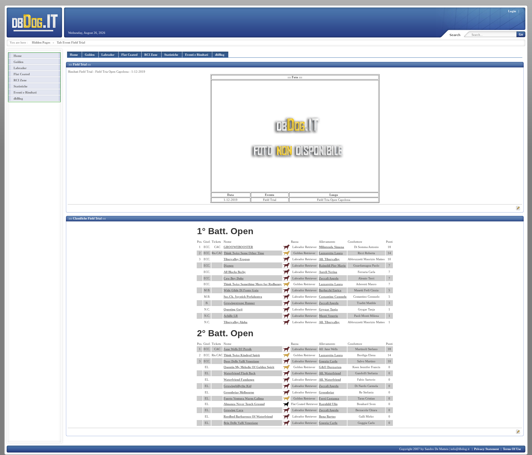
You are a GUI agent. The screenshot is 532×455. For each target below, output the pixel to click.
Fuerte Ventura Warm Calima (244, 398)
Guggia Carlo (328, 361)
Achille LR (231, 315)
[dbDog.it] (34, 22)
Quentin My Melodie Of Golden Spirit (249, 367)
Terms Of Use (512, 449)
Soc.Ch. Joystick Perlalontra (243, 296)
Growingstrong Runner (239, 303)
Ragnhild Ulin (328, 404)
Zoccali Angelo (329, 278)
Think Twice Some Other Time (244, 253)
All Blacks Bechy (235, 272)
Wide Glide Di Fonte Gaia (241, 290)
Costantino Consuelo (333, 296)
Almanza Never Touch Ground (244, 404)
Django (229, 265)
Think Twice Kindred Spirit (242, 355)
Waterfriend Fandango (239, 379)
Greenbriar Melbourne (239, 392)
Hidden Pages (41, 42)
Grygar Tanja (328, 309)
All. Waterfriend (330, 373)
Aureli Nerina (328, 272)
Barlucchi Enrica (330, 290)
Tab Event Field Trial (71, 42)
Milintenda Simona (331, 247)
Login (512, 11)
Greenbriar (326, 392)
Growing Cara (233, 410)
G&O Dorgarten (330, 367)
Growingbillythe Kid (237, 386)
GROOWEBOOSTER (238, 247)
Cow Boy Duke (234, 278)
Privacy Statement (486, 449)
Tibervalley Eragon (237, 259)
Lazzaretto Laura (331, 253)
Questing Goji (233, 309)
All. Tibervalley (329, 259)
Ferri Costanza (329, 398)
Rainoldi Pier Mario (332, 265)
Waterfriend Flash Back (239, 373)
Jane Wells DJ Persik (238, 349)
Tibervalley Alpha (235, 322)
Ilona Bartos (327, 416)
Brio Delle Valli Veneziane (241, 422)
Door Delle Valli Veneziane (241, 361)
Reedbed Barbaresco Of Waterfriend (248, 416)
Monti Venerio (328, 315)
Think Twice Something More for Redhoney (253, 284)
